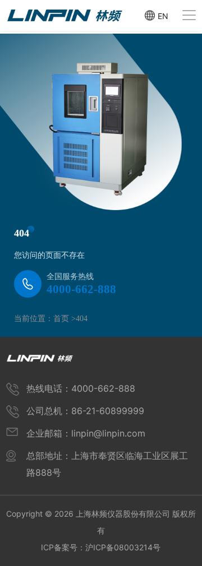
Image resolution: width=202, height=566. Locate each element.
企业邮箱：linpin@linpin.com (85, 433)
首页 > (64, 318)
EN (163, 15)
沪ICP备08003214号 (122, 547)
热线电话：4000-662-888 (80, 388)
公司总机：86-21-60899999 (85, 410)
